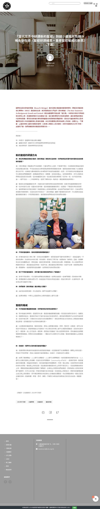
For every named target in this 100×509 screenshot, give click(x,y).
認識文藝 (8, 445)
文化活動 (8, 455)
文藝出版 (8, 448)
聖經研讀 (48, 402)
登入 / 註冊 (89, 3)
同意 (74, 507)
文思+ (7, 459)
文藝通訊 (40, 402)
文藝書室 (8, 452)
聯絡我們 (8, 470)
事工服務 (8, 462)
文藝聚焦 (31, 402)
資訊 (7, 466)
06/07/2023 (50, 66)
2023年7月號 (21, 402)
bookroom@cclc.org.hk (46, 449)
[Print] (43, 412)
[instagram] (10, 481)
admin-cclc (50, 63)
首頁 (7, 441)
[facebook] (5, 481)
